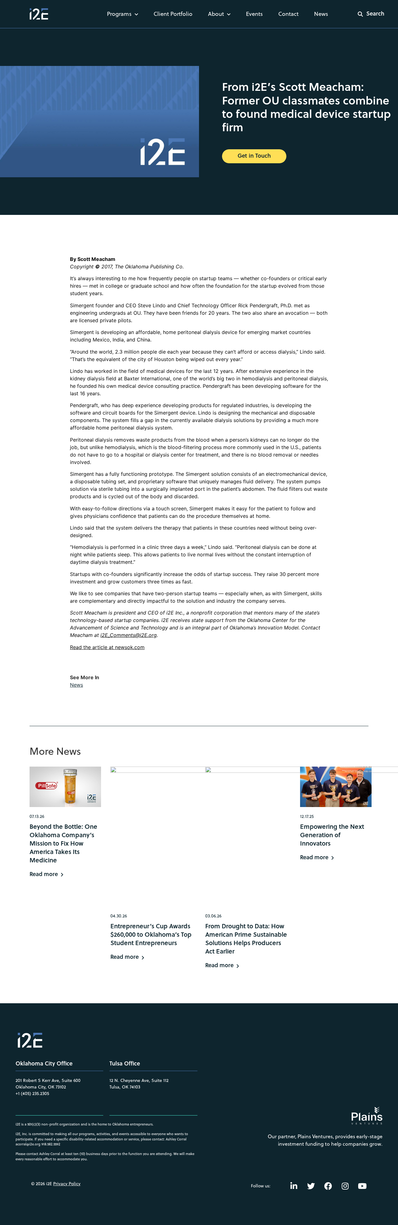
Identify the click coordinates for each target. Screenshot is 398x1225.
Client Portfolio (173, 14)
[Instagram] (345, 1186)
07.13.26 (37, 816)
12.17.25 (307, 816)
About (216, 14)
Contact (288, 14)
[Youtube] (362, 1186)
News (321, 14)
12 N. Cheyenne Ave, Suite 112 (139, 1080)
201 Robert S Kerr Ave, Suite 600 (48, 1080)
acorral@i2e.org (28, 1144)
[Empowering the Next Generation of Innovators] (336, 787)
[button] (367, 14)
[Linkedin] (294, 1186)
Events (254, 14)
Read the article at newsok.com (107, 647)
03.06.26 (213, 916)
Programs (119, 14)
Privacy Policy (67, 1184)
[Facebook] (328, 1186)
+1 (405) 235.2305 (32, 1093)
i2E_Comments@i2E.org (128, 635)
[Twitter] (311, 1186)
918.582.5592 (50, 1144)
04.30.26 (118, 916)
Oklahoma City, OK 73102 (41, 1087)
